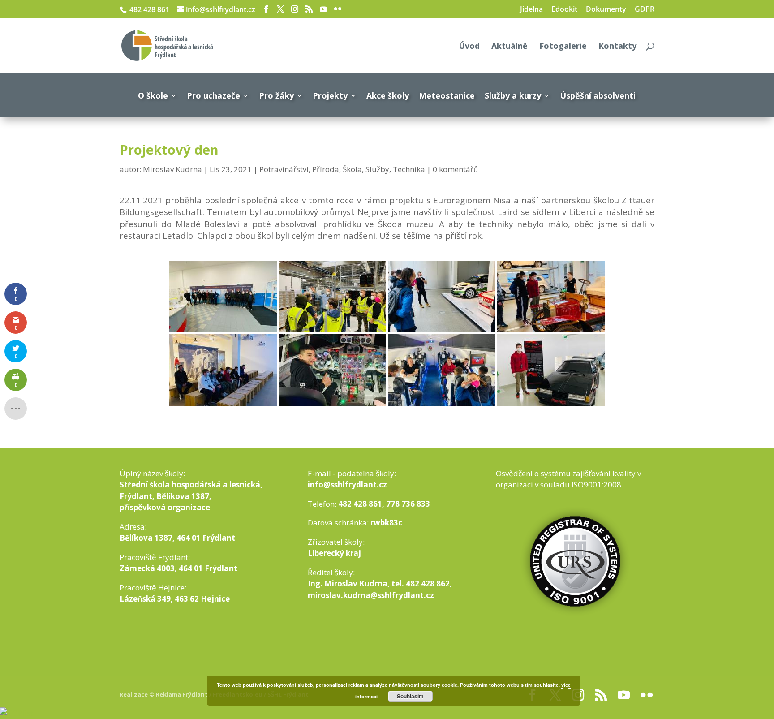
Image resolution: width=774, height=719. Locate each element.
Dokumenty (606, 9)
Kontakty (617, 47)
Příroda (325, 169)
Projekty (330, 95)
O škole (153, 95)
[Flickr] (337, 9)
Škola (352, 169)
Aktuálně (509, 47)
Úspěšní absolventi (598, 95)
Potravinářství (284, 169)
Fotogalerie (563, 47)
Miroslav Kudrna (172, 169)
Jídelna (531, 9)
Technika (409, 169)
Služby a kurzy (513, 95)
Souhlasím (410, 696)
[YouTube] (323, 9)
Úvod (469, 47)
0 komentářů (455, 169)
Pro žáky (276, 95)
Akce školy (387, 95)
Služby (377, 169)
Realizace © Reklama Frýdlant (164, 694)
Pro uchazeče (213, 95)
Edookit (564, 9)
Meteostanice (447, 95)
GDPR (644, 9)
